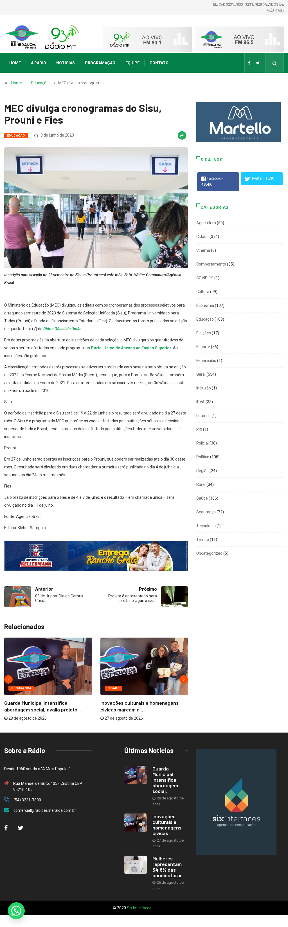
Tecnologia (206, 525)
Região (202, 470)
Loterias (203, 415)
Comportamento (211, 264)
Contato (159, 63)
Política (202, 457)
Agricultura (206, 223)
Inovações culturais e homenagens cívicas (166, 824)
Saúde (202, 498)
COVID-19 (204, 278)
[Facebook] (249, 63)
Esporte (203, 346)
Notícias (65, 63)
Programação (100, 63)
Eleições (203, 333)
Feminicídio (206, 360)
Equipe (132, 63)
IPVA (200, 402)
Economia (205, 305)
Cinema (203, 250)
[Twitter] (258, 63)
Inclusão (203, 388)
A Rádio (38, 63)
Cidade (113, 688)
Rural (201, 484)
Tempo (202, 539)
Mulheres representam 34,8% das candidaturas (167, 866)
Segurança (21, 688)
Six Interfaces (139, 908)
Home (15, 63)
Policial (202, 443)
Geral (201, 374)
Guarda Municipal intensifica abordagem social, (165, 779)
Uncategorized (209, 553)
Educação (40, 83)
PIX (199, 429)
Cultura (202, 291)
